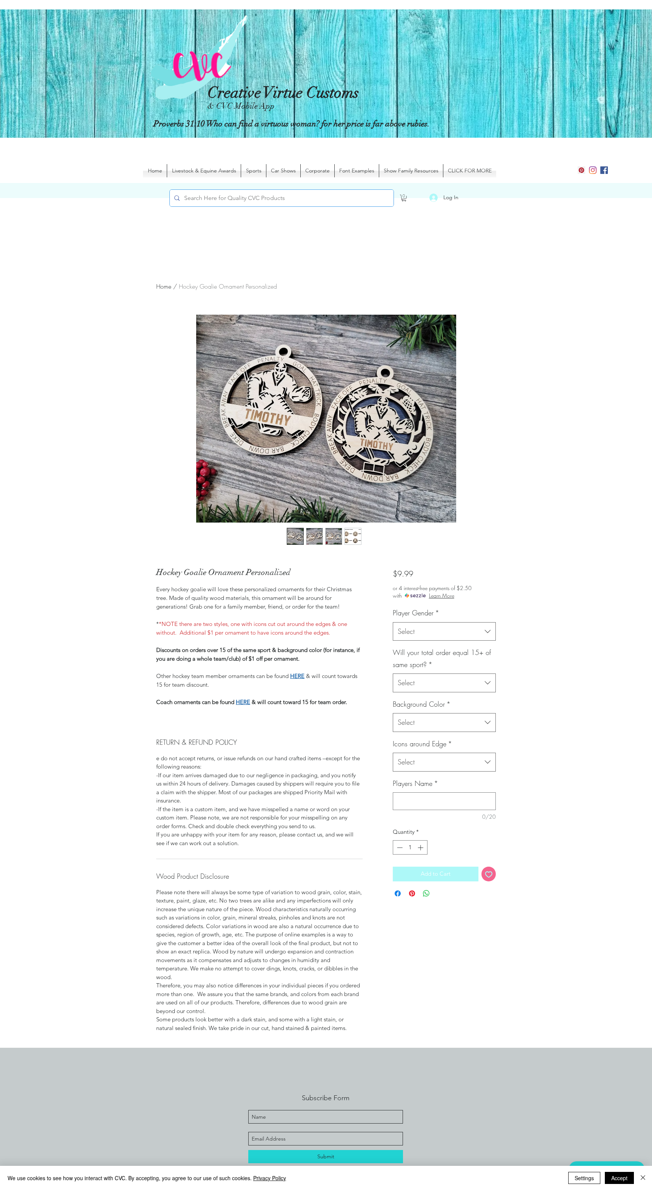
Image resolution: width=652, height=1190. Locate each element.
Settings (584, 1178)
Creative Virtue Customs (283, 92)
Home (163, 286)
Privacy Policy (269, 1178)
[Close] (642, 1178)
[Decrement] (399, 848)
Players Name (415, 783)
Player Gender (416, 612)
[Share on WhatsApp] (426, 893)
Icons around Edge (422, 743)
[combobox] (444, 631)
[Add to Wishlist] (488, 874)
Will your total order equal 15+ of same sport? (442, 658)
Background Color (422, 704)
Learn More (441, 595)
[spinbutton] (410, 848)
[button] (404, 198)
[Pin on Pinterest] (412, 893)
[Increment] (421, 848)
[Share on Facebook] (397, 893)
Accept (619, 1178)
